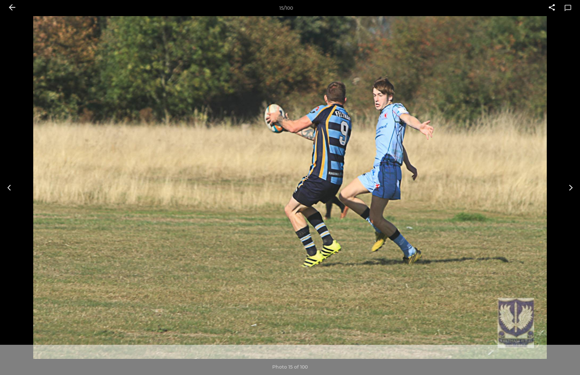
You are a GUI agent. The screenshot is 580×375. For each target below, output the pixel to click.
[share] (552, 8)
